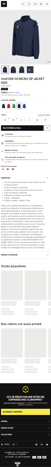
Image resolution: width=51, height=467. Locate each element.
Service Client (7, 428)
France (7, 444)
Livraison (9, 134)
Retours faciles (11, 150)
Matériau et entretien (9, 255)
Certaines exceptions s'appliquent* (14, 403)
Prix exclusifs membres (15, 157)
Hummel (4, 421)
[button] (29, 4)
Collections (6, 434)
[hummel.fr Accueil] (4, 4)
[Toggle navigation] (23, 4)
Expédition (9, 141)
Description (5, 178)
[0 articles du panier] (41, 4)
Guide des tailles (44, 115)
